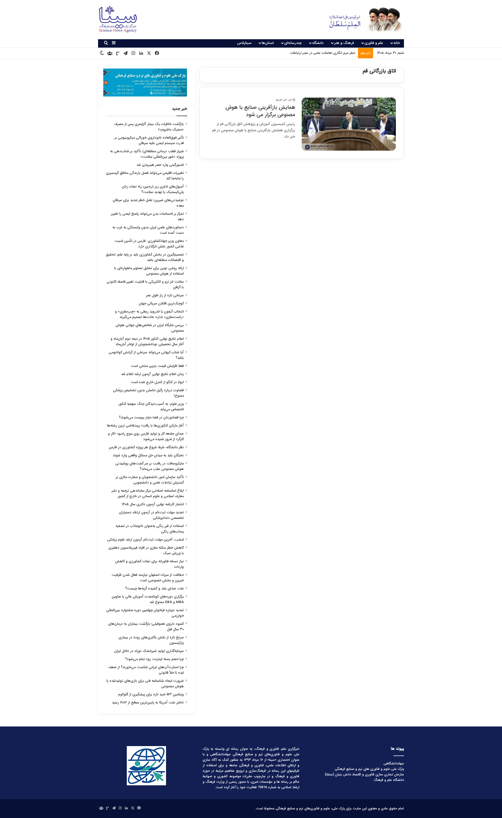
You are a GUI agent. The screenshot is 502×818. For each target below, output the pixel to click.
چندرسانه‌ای (293, 43)
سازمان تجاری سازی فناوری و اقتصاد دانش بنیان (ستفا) (364, 774)
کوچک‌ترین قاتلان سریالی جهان (161, 303)
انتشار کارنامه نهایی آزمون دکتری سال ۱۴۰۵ (152, 504)
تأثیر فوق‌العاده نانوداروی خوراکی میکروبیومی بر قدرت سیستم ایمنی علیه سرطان (149, 140)
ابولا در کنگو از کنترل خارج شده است (157, 382)
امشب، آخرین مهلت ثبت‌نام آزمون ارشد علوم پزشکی (145, 539)
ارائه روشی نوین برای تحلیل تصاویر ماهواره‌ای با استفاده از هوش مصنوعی (149, 270)
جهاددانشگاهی (394, 763)
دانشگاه (318, 43)
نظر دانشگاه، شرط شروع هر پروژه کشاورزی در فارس (146, 447)
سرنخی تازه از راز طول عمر (165, 295)
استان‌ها (268, 43)
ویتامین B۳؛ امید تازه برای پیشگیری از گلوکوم (151, 694)
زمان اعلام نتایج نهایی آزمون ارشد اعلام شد (152, 374)
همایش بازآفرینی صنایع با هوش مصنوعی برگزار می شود (260, 111)
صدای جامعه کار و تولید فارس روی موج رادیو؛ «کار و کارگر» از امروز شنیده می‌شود (146, 436)
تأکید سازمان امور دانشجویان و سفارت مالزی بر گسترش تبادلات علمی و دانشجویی (150, 479)
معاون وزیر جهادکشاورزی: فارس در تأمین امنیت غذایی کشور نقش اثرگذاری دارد (149, 243)
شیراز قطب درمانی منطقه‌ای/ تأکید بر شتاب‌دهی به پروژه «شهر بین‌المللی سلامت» (147, 154)
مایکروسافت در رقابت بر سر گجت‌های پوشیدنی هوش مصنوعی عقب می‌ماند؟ (149, 466)
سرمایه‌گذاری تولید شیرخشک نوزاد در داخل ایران (149, 651)
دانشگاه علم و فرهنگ (389, 780)
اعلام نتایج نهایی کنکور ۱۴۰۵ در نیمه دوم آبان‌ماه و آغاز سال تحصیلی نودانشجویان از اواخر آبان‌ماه (147, 341)
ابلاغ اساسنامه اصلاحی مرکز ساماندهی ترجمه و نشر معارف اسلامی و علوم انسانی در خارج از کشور (148, 493)
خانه (396, 43)
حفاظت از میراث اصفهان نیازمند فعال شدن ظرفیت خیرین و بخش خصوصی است (148, 577)
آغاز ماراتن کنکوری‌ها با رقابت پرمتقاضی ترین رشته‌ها (145, 425)
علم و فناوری (373, 43)
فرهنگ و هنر (344, 43)
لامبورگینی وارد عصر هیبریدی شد (160, 165)
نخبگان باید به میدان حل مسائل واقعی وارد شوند (148, 455)
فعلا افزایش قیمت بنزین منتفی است (157, 366)
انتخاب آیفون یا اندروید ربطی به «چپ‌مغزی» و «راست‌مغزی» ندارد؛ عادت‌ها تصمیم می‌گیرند (149, 314)
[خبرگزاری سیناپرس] (361, 20)
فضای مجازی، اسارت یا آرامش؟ (333, 53)
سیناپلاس (244, 43)
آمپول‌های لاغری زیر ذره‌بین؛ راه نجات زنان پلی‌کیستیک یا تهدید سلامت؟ (153, 189)
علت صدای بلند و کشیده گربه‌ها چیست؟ (154, 588)
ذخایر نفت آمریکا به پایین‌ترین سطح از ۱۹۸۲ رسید (148, 702)
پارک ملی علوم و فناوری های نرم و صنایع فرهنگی (369, 769)
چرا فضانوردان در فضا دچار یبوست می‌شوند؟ (151, 417)
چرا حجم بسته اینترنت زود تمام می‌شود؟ (154, 659)
